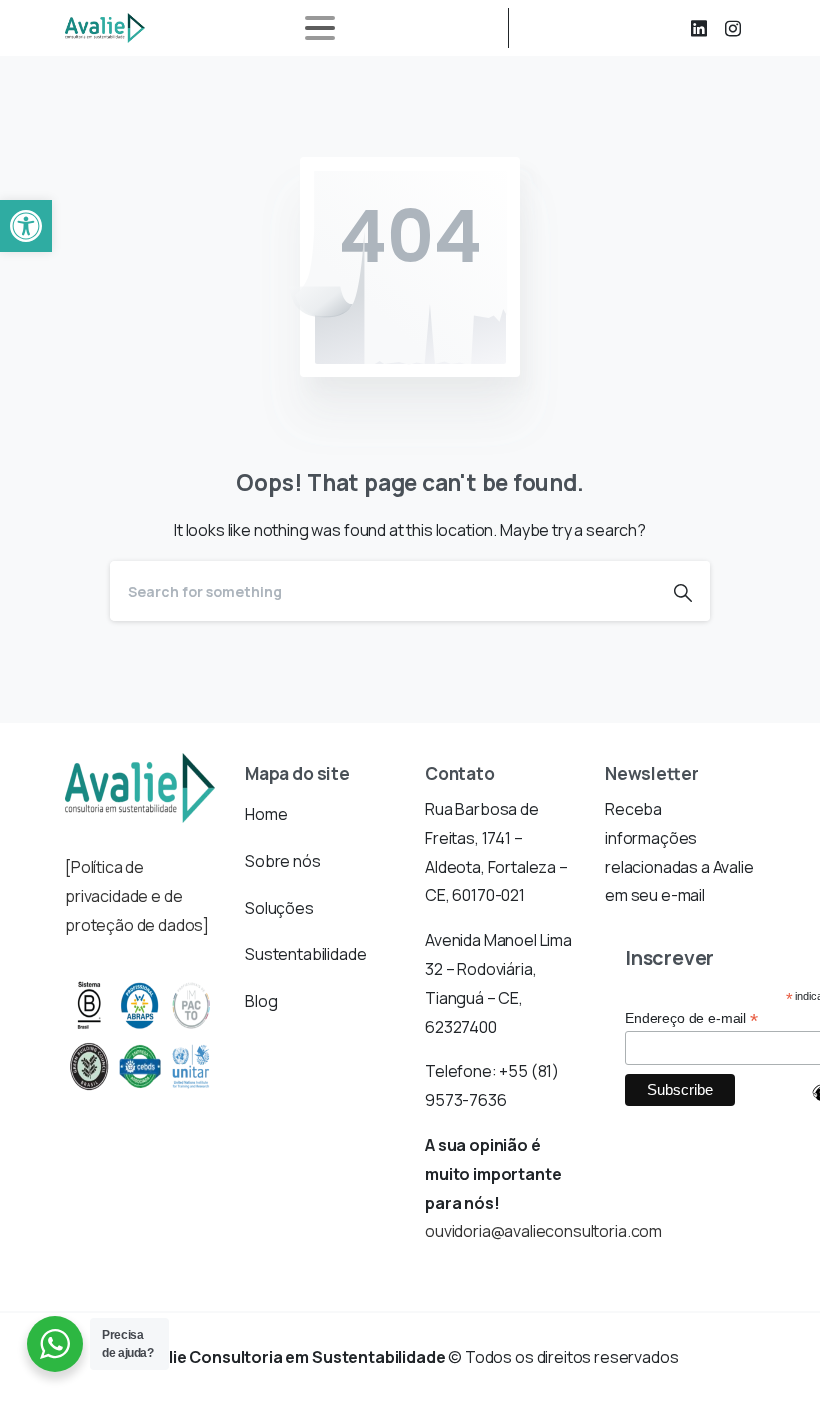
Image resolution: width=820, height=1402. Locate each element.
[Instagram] (733, 28)
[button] (26, 226)
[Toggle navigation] (320, 28)
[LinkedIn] (699, 28)
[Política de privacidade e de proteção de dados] (137, 896)
